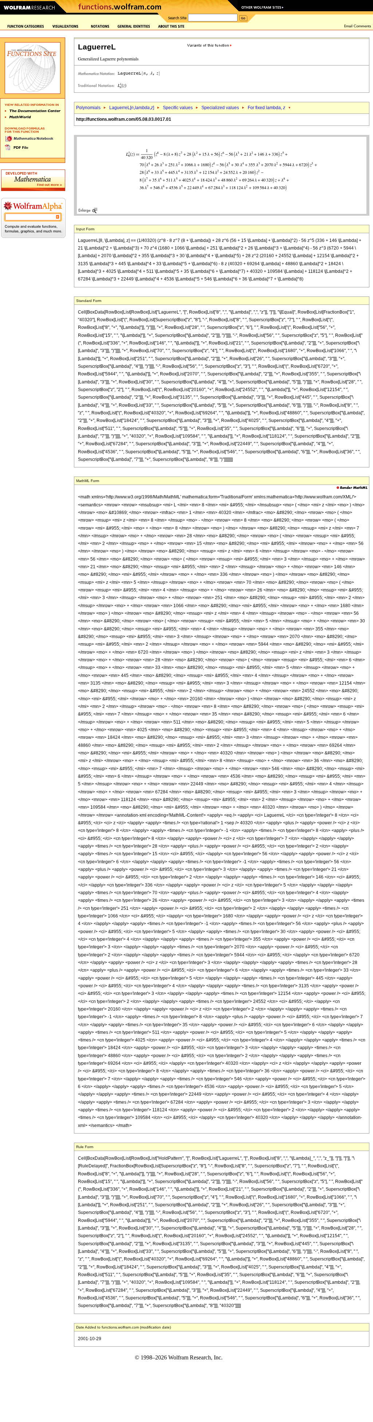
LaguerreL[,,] (131, 107)
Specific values (178, 107)
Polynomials (88, 107)
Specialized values (220, 107)
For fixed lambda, (266, 107)
